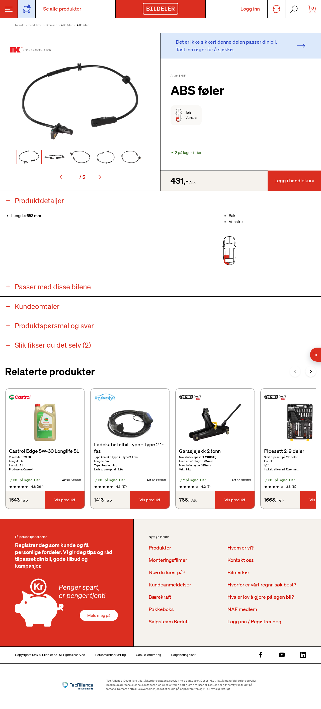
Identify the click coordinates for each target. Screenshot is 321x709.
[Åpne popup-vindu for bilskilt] (27, 9)
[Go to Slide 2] (54, 157)
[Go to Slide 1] (29, 157)
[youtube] (282, 655)
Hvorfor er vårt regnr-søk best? (261, 585)
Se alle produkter (62, 9)
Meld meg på (98, 615)
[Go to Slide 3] (80, 157)
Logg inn (250, 9)
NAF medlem (242, 609)
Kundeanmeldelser (170, 585)
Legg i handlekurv (294, 181)
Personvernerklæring (110, 655)
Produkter (35, 25)
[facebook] (261, 655)
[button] (80, 101)
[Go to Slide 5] (131, 157)
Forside (19, 25)
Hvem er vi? (240, 548)
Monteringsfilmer (168, 560)
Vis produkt (64, 499)
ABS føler (66, 25)
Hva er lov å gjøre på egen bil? (260, 597)
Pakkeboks (161, 609)
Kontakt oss (240, 560)
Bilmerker (238, 572)
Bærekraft (160, 597)
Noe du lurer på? (167, 572)
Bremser (51, 25)
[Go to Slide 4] (105, 157)
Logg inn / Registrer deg (254, 622)
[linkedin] (303, 655)
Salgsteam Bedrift (169, 622)
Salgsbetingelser (183, 655)
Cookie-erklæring (148, 655)
